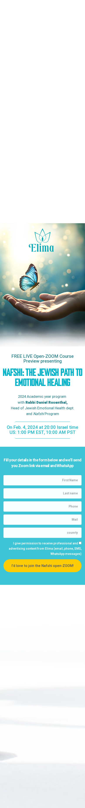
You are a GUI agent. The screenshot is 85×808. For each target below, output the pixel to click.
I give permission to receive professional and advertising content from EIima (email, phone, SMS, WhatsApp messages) (45, 548)
